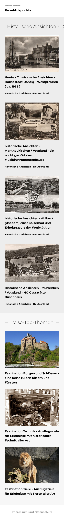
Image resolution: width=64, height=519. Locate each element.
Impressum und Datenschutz (32, 512)
